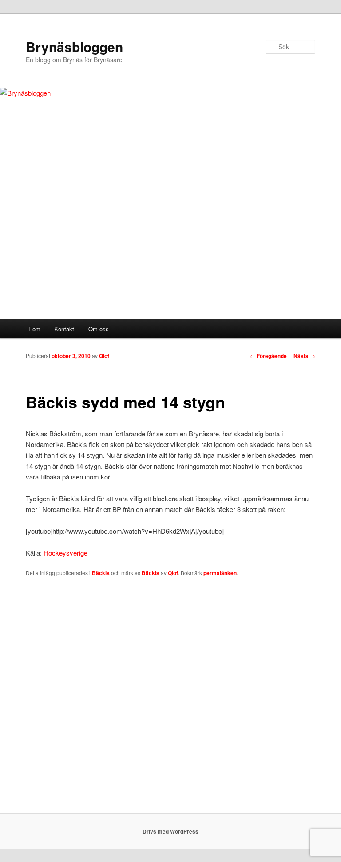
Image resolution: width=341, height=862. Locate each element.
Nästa (304, 356)
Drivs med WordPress (170, 831)
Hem (34, 329)
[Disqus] (170, 699)
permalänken (220, 573)
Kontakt (64, 329)
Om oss (98, 329)
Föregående (268, 356)
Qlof (104, 356)
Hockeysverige (65, 552)
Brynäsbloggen (74, 46)
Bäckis (101, 573)
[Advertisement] (170, 252)
